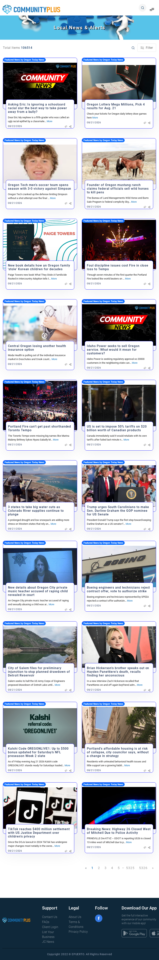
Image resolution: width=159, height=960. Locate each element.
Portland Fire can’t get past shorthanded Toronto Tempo (39, 428)
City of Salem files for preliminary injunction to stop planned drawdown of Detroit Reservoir (39, 671)
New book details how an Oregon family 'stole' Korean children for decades (39, 267)
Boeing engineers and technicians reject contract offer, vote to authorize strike (118, 589)
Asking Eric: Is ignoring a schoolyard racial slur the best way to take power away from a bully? (37, 108)
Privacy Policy (78, 931)
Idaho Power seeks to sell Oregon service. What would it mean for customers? (113, 349)
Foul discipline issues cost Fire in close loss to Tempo (117, 267)
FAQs (45, 922)
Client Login (50, 927)
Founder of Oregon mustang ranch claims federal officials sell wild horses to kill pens (118, 188)
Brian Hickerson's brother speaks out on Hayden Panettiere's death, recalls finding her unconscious (118, 671)
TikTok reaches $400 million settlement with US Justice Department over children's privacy (39, 832)
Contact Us (49, 917)
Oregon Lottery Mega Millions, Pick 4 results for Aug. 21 (116, 106)
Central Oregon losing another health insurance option (37, 347)
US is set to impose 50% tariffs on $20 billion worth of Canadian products (117, 428)
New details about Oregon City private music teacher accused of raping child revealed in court (38, 591)
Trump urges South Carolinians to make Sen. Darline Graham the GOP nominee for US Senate (118, 510)
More (49, 121)
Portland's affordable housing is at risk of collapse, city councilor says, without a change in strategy (118, 752)
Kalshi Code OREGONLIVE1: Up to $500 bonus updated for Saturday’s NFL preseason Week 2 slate (38, 752)
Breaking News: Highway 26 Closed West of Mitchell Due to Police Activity (119, 831)
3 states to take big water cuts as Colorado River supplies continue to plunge (36, 510)
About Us (75, 917)
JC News (48, 942)
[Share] (70, 127)
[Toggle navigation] (152, 9)
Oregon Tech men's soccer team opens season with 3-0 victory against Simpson (39, 186)
